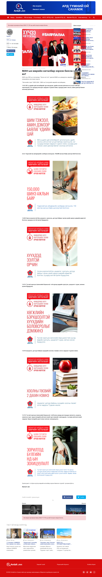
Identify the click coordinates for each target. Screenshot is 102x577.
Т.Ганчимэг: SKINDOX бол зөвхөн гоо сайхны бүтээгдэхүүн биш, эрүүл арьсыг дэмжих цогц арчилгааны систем (14, 543)
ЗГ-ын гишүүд (37, 17)
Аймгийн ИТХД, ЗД (72, 17)
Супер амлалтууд (82, 17)
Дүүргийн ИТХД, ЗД (60, 17)
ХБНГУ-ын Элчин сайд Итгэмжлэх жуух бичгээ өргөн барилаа (87, 56)
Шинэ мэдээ (77, 25)
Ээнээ (9, 540)
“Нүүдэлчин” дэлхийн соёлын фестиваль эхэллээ (30, 543)
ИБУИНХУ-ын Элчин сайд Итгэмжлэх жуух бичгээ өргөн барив (87, 48)
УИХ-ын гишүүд (28, 17)
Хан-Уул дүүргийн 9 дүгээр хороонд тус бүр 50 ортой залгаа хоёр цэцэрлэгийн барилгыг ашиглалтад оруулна (87, 83)
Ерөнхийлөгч (19, 17)
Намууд (12, 17)
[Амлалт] (14, 564)
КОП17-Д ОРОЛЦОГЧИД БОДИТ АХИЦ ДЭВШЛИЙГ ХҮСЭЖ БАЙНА (64, 543)
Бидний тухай (41, 564)
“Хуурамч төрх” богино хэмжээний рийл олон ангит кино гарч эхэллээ (47, 543)
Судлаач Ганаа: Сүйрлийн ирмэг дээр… (32, 509)
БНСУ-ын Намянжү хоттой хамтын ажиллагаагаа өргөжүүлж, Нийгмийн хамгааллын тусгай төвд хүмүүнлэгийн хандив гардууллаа (76, 509)
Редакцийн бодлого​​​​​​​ (63, 564)
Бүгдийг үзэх (92, 25)
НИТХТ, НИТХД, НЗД (47, 17)
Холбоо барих (91, 564)
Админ (9, 36)
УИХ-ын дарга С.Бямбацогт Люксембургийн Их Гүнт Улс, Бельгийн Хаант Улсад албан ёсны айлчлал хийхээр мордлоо (87, 65)
